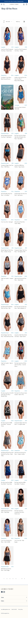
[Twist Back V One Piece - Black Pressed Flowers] (7, 64)
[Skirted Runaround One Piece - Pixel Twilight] (7, 555)
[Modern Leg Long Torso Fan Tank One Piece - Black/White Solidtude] (21, 64)
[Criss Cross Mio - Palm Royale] (21, 527)
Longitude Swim (6, 613)
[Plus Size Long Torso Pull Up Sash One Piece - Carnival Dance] (21, 350)
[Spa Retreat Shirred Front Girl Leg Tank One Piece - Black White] (7, 439)
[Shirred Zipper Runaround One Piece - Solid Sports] (7, 122)
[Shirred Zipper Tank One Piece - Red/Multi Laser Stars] (7, 321)
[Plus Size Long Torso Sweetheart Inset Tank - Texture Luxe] (21, 497)
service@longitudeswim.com (5, 609)
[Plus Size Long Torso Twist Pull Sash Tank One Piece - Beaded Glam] (7, 379)
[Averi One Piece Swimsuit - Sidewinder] (21, 94)
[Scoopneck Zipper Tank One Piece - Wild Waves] (7, 152)
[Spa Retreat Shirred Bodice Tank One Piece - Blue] (7, 293)
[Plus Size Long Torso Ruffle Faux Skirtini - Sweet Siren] (7, 469)
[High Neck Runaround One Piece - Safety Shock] (21, 265)
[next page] (24, 579)
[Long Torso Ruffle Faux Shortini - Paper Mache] (21, 152)
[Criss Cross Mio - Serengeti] (7, 208)
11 (21, 578)
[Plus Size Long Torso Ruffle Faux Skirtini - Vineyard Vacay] (7, 409)
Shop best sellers (20, 1)
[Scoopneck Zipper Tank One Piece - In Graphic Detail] (21, 409)
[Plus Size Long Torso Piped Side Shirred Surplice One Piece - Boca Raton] (21, 122)
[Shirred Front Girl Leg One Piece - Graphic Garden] (21, 439)
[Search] (4, 4)
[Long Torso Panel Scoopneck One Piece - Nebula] (21, 36)
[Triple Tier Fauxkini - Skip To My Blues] (7, 350)
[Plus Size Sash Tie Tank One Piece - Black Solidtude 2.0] (21, 293)
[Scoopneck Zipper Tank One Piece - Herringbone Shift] (21, 237)
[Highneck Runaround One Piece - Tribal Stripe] (7, 497)
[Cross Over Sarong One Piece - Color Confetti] (7, 527)
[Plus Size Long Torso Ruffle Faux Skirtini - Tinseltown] (21, 469)
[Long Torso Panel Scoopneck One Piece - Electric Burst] (7, 36)
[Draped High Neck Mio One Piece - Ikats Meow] (21, 180)
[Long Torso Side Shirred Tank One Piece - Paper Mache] (21, 321)
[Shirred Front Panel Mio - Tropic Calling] (21, 208)
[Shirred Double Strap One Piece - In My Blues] (7, 180)
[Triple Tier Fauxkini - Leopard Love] (7, 265)
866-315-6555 (14, 609)
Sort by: (6, 21)
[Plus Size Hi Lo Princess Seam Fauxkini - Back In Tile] (21, 379)
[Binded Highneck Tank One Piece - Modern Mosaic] (7, 237)
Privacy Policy (20, 609)
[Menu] (1, 4)
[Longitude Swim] (14, 4)
